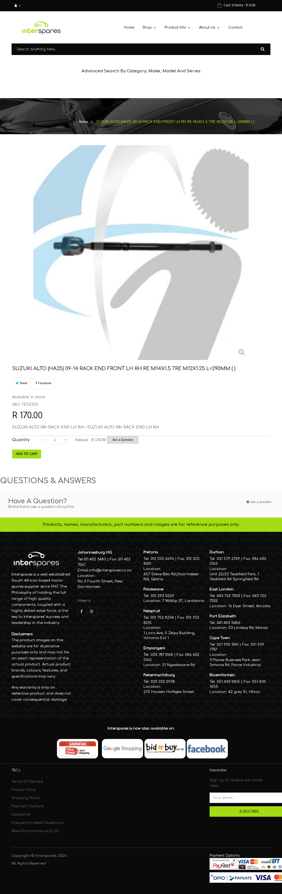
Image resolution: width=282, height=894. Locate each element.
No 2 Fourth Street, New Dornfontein (100, 584)
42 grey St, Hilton (244, 692)
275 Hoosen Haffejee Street (168, 692)
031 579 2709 (228, 559)
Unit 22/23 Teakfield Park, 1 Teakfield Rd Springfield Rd (234, 576)
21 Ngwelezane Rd (178, 665)
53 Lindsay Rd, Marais (248, 628)
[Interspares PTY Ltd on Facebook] (82, 611)
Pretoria (150, 552)
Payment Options (28, 806)
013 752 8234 (162, 618)
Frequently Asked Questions (37, 823)
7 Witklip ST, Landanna (183, 601)
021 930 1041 (227, 645)
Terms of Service (27, 781)
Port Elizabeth (223, 616)
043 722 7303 (228, 596)
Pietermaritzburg (159, 675)
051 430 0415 (228, 682)
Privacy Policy (24, 790)
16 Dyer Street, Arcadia (249, 606)
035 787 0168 (162, 655)
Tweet (22, 383)
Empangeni (154, 648)
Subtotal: (82, 440)
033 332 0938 (163, 682)
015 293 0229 (162, 596)
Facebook (44, 383)
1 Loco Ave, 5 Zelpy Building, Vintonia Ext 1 (169, 635)
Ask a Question (122, 439)
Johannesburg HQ (95, 552)
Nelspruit (151, 611)
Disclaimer (21, 814)
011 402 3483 (95, 559)
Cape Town (220, 638)
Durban (217, 552)
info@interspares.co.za (110, 570)
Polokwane (153, 589)
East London (222, 589)
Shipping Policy (26, 798)
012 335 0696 (162, 559)
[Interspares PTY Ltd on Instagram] (92, 611)
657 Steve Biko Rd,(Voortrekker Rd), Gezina (171, 576)
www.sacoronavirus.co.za (35, 831)
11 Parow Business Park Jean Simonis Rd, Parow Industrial (235, 662)
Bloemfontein (222, 675)
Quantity (21, 440)
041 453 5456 (228, 623)
